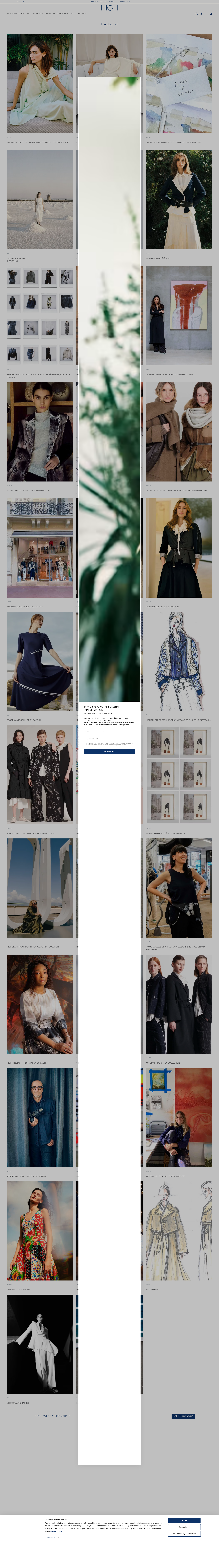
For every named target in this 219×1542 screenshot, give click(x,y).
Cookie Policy (56, 1531)
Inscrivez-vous (109, 751)
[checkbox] (85, 744)
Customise (183, 1527)
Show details (50, 1537)
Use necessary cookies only (184, 1534)
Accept (184, 1520)
